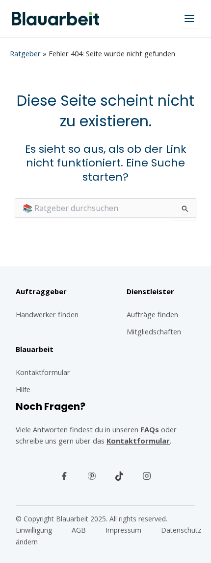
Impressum (123, 530)
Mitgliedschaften (154, 331)
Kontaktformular (138, 441)
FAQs (149, 429)
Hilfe (23, 389)
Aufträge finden (152, 314)
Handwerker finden (47, 314)
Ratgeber (25, 53)
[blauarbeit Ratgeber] (55, 18)
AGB (79, 530)
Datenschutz (181, 530)
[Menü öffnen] (189, 18)
